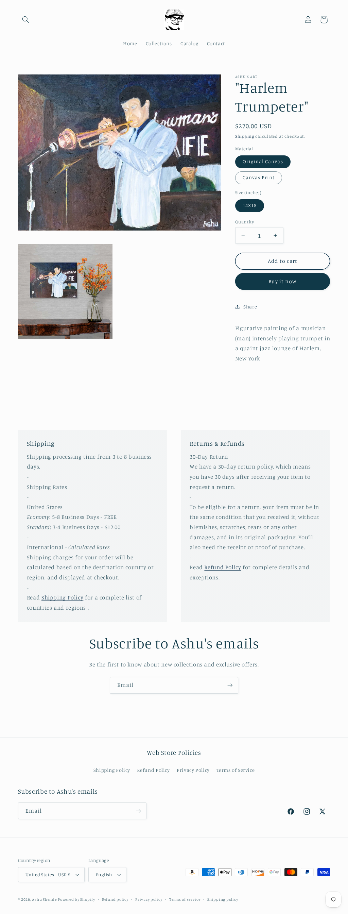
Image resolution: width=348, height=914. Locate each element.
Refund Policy (222, 567)
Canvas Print (259, 177)
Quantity (244, 221)
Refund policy (115, 899)
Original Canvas (263, 161)
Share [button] (250, 306)
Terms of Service (235, 770)
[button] (26, 20)
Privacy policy (148, 899)
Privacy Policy (193, 770)
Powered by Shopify (76, 899)
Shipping (244, 136)
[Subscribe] (230, 685)
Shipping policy (222, 899)
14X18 (250, 205)
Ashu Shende (44, 899)
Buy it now (282, 281)
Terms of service (185, 899)
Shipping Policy (62, 597)
